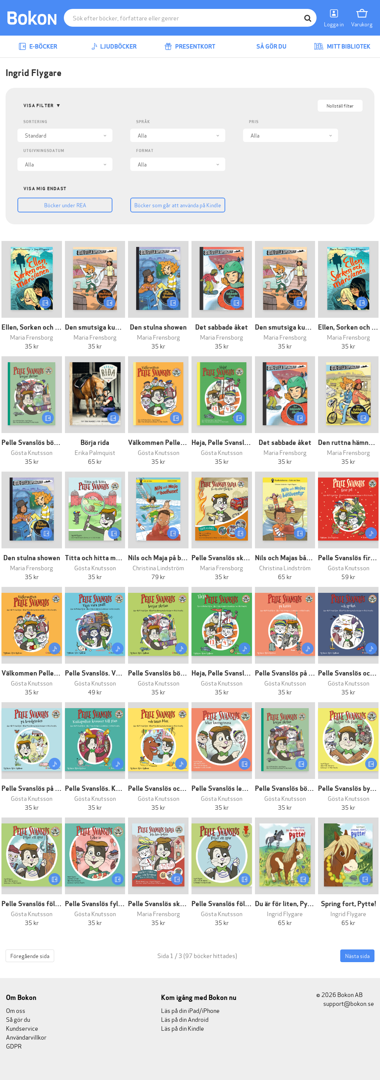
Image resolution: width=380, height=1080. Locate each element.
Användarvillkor (26, 1037)
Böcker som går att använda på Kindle (177, 205)
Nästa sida (357, 956)
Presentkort (194, 46)
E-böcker (42, 46)
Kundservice (22, 1028)
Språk (143, 121)
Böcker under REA (65, 205)
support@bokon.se (348, 1003)
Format (145, 150)
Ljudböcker (118, 46)
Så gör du (270, 46)
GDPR (14, 1045)
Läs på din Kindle (182, 1028)
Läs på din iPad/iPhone (190, 1010)
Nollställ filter (340, 105)
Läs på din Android (185, 1019)
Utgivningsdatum (43, 150)
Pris (254, 121)
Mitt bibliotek (348, 46)
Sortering (35, 121)
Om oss (15, 1010)
